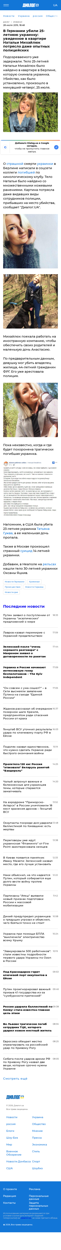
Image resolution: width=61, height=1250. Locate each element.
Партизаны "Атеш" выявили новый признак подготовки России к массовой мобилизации (23, 900)
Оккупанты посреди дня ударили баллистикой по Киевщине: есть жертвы (27, 826)
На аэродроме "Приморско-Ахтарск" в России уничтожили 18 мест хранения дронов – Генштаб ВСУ (27, 807)
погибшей (27, 172)
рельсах (49, 564)
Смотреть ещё (15, 1078)
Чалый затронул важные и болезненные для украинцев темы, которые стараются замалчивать (24, 786)
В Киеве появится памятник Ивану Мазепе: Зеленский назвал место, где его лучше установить (28, 861)
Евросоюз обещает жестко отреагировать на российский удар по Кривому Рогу (25, 1044)
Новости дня (11, 592)
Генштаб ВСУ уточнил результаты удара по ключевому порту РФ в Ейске (27, 732)
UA (55, 5)
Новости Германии (14, 581)
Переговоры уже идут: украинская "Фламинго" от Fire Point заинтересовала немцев (26, 843)
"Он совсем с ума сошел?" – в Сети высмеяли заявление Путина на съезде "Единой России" (25, 692)
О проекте (10, 1189)
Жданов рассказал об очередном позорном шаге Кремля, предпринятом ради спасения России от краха (27, 713)
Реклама (34, 1189)
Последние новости (24, 606)
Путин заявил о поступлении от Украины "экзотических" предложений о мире (26, 618)
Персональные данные (39, 1197)
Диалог (6, 22)
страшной (15, 164)
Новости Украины (34, 587)
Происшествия (12, 587)
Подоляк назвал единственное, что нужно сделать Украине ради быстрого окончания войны (27, 750)
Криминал (17, 22)
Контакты (9, 1202)
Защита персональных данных (38, 1205)
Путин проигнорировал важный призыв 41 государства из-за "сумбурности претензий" (27, 992)
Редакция (9, 1196)
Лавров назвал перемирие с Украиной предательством (24, 634)
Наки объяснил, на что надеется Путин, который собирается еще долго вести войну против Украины (27, 879)
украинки (45, 164)
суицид (26, 551)
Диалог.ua (26, 1218)
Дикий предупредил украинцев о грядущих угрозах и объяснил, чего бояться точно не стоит (27, 919)
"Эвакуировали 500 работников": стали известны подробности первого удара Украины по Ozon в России (27, 956)
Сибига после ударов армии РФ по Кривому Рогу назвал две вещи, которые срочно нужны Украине (26, 1063)
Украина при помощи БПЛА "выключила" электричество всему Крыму (24, 937)
